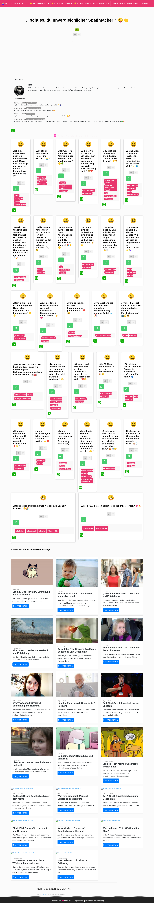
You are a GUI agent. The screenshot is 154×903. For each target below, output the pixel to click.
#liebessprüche (132, 194)
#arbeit (17, 395)
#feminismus (19, 335)
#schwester (64, 191)
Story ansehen (20, 605)
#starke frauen (20, 339)
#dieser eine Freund (109, 181)
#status (17, 202)
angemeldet (44, 894)
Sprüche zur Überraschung (33, 108)
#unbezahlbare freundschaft (86, 481)
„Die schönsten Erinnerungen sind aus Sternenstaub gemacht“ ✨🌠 (38, 105)
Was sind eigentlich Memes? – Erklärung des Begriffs (74, 797)
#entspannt (63, 463)
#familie (63, 183)
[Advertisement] (74, 58)
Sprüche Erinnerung (32, 103)
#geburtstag (19, 280)
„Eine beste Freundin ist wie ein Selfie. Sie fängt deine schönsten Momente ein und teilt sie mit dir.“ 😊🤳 (87, 441)
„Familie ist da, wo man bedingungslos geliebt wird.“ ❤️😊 (76, 308)
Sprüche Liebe (117, 3)
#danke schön (53, 531)
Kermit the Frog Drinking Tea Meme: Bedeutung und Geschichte (77, 650)
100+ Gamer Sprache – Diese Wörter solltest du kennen (28, 861)
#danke (42, 531)
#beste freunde (56, 399)
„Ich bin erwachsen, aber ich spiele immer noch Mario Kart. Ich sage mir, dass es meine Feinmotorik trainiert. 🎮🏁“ (20, 163)
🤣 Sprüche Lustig (81, 3)
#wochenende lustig (103, 335)
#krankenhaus (87, 193)
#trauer (44, 181)
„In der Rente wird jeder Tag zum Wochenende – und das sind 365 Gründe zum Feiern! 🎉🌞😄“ (66, 237)
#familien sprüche (63, 187)
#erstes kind (131, 272)
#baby (129, 269)
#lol (106, 193)
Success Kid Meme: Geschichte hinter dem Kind (75, 595)
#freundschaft (55, 408)
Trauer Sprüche (30, 114)
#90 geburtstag (110, 269)
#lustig (39, 269)
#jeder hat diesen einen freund (109, 188)
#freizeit (62, 466)
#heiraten (131, 463)
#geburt (130, 275)
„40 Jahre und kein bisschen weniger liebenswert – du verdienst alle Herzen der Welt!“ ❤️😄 (82, 371)
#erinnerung (41, 460)
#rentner (63, 273)
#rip (38, 181)
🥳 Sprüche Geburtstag (60, 3)
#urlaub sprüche (65, 469)
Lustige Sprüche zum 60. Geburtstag (36, 119)
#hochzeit (45, 341)
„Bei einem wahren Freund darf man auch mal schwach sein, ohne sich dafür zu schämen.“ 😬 (57, 371)
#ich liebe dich (132, 185)
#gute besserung (88, 190)
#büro (23, 395)
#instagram (19, 198)
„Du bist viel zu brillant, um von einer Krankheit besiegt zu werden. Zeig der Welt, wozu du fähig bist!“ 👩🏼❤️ (88, 161)
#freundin (54, 405)
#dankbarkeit (31, 531)
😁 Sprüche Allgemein (38, 3)
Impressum (79, 900)
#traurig (40, 463)
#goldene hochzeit (48, 338)
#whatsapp (109, 199)
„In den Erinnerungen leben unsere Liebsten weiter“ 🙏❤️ (42, 436)
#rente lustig (64, 270)
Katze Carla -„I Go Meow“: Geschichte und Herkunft (72, 829)
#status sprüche (20, 204)
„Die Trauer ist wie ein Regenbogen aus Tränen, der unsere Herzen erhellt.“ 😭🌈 (42, 116)
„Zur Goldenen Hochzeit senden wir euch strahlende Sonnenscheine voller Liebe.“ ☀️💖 (49, 310)
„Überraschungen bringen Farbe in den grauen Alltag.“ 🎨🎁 (35, 110)
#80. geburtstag (88, 264)
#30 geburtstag (80, 399)
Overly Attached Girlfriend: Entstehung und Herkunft (26, 704)
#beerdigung (41, 178)
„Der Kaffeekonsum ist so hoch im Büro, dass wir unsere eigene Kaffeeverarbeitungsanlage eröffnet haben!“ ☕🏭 (27, 369)
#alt (61, 267)
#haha (17, 196)
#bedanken (20, 531)
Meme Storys (132, 3)
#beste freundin (56, 402)
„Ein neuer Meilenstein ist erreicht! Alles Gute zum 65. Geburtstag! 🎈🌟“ (19, 438)
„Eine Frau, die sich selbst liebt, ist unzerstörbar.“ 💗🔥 (111, 506)
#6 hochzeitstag (109, 468)
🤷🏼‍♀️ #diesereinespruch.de (13, 3)
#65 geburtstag (20, 277)
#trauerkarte (41, 184)
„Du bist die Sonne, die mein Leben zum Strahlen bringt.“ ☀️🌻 (110, 156)
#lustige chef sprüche (23, 399)
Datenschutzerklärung (94, 900)
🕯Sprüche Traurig (100, 3)
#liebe (129, 191)
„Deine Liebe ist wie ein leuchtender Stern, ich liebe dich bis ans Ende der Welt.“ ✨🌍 (133, 158)
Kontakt (145, 3)
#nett (136, 396)
